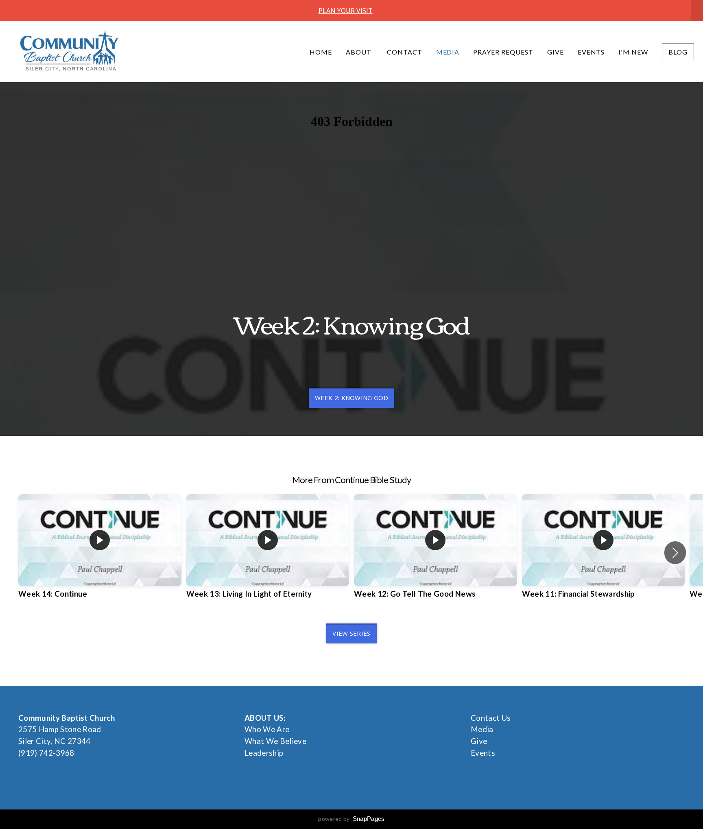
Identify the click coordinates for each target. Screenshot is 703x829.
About (359, 52)
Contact (404, 52)
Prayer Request (503, 52)
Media (448, 52)
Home (321, 52)
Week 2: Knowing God (351, 398)
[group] (99, 552)
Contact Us (491, 717)
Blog (678, 52)
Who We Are (267, 729)
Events (591, 52)
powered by (351, 818)
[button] (675, 553)
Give (555, 52)
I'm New (633, 52)
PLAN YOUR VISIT (346, 10)
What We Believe (275, 741)
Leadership (264, 752)
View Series (351, 633)
